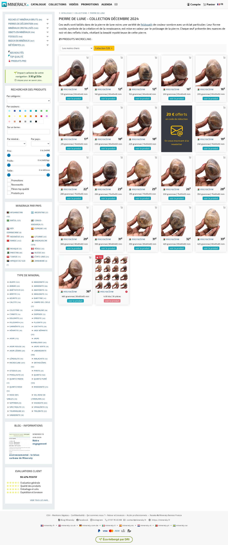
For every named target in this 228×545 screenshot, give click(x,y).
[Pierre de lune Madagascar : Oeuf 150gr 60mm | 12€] (142, 70)
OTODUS (15, 370)
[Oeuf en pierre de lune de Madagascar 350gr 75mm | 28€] (210, 170)
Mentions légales (60, 515)
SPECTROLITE (17, 407)
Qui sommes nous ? (96, 515)
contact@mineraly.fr (136, 520)
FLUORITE (40, 322)
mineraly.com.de (90, 525)
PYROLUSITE (17, 375)
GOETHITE (40, 326)
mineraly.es (128, 525)
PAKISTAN (16, 252)
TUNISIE (15, 256)
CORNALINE (40, 310)
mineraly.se (181, 525)
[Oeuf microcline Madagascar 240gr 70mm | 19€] (210, 120)
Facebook (83, 520)
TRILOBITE (40, 411)
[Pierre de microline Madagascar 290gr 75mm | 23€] (108, 170)
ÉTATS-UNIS (42, 256)
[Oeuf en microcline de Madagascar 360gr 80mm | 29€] (74, 220)
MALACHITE (40, 358)
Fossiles (15, 36)
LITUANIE (40, 236)
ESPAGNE (41, 228)
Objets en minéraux (21, 32)
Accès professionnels (137, 515)
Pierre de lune (97, 13)
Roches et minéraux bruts (25, 19)
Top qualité (15, 56)
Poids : (10, 160)
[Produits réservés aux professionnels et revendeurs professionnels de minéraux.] (126, 291)
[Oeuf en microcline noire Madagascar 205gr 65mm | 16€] (210, 70)
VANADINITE (17, 415)
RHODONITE (41, 387)
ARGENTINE (41, 212)
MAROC (15, 240)
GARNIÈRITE (17, 326)
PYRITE (38, 370)
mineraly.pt (164, 525)
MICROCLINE (17, 362)
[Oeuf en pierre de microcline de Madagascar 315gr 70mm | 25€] (142, 170)
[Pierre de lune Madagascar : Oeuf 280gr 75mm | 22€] (74, 170)
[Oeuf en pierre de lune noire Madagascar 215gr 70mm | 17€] (74, 120)
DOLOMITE (16, 318)
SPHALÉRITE (41, 407)
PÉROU (39, 248)
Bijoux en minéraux (21, 40)
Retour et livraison (116, 515)
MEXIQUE (16, 248)
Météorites (16, 45)
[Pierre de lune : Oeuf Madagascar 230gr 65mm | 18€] (108, 120)
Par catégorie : (14, 96)
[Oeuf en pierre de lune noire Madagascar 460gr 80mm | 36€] (75, 271)
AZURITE (15, 298)
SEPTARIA (15, 403)
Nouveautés (16, 52)
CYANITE (15, 314)
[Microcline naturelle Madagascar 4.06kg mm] (112, 271)
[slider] (9, 155)
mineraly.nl (146, 525)
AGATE (15, 282)
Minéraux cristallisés (23, 28)
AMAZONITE (41, 282)
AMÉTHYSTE (17, 290)
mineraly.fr (49, 525)
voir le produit (74, 98)
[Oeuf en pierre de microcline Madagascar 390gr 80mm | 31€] (108, 220)
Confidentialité (77, 515)
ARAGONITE (40, 294)
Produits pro (18, 60)
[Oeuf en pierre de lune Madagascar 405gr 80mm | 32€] (176, 220)
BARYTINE (40, 298)
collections (80, 13)
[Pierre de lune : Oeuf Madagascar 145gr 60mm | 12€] (108, 70)
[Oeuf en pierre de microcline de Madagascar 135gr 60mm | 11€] (74, 70)
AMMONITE (40, 286)
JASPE (14, 338)
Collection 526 (102, 48)
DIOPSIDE (39, 314)
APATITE (15, 294)
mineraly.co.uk (68, 525)
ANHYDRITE (40, 290)
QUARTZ (39, 375)
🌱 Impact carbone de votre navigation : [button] (29, 76)
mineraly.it (110, 525)
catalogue (66, 13)
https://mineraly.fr (161, 520)
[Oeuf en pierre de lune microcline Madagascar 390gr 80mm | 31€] (142, 220)
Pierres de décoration (23, 23)
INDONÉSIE (17, 236)
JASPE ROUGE (17, 346)
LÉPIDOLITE (16, 358)
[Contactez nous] (116, 4)
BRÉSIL (15, 220)
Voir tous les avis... (40, 500)
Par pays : (36, 139)
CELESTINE (16, 310)
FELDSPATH (16, 322)
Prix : (9, 151)
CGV (48, 515)
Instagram (97, 520)
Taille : (10, 170)
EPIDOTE (39, 318)
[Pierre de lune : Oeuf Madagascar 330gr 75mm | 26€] (176, 170)
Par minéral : (13, 139)
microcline (70, 89)
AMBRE (15, 286)
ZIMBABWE (41, 261)
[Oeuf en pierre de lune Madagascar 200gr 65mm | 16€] (176, 70)
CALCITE (15, 302)
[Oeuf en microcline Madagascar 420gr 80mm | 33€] (210, 220)
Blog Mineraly (67, 520)
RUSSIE (40, 252)
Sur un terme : (14, 127)
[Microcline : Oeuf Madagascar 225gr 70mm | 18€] (142, 120)
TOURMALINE (17, 411)
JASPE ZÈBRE (17, 350)
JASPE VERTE (41, 346)
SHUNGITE (40, 403)
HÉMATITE (16, 330)
